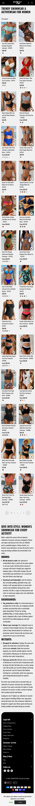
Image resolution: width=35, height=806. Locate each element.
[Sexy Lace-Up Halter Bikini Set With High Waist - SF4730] (26, 206)
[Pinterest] (11, 770)
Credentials (6, 738)
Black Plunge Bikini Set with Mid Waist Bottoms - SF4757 (9, 115)
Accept (20, 802)
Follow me (6, 767)
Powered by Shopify (24, 778)
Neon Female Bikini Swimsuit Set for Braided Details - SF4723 (8, 289)
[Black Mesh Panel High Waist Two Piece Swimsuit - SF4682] (8, 449)
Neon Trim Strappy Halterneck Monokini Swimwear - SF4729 (7, 254)
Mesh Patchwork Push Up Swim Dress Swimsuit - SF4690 (8, 427)
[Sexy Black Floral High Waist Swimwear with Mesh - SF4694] (8, 379)
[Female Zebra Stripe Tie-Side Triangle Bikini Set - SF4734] (26, 136)
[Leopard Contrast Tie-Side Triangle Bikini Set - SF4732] (26, 171)
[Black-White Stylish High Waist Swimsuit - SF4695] (26, 345)
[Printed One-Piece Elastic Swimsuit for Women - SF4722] (26, 275)
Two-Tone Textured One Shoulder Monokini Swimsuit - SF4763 (8, 45)
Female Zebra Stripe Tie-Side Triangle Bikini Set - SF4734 (26, 150)
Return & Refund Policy (9, 723)
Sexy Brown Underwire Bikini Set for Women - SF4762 (26, 45)
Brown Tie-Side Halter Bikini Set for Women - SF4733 (8, 184)
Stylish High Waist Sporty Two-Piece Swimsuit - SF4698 (9, 358)
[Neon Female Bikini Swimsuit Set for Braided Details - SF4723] (8, 275)
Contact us (6, 752)
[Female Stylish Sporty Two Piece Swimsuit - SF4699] (26, 310)
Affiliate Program (7, 746)
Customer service (9, 742)
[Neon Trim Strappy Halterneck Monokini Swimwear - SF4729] (8, 240)
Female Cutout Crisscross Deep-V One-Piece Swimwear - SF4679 (26, 497)
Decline (11, 802)
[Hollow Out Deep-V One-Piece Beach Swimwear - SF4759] (26, 67)
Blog (4, 760)
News (4, 763)
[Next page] (28, 513)
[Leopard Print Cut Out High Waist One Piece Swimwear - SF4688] (26, 414)
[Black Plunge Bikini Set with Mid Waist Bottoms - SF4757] (8, 101)
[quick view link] (13, 40)
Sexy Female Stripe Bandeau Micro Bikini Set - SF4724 (26, 254)
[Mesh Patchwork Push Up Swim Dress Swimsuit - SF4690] (8, 414)
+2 (9, 365)
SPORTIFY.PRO (14, 778)
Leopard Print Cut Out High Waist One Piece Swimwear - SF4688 (25, 427)
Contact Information (8, 735)
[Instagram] (8, 770)
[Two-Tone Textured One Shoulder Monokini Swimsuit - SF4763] (8, 32)
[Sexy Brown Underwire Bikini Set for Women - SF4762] (26, 32)
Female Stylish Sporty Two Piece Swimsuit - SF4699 (26, 322)
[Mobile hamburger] (3, 3)
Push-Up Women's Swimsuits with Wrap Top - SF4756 (26, 115)
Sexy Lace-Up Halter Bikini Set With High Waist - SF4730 (25, 219)
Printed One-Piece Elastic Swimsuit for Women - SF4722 (26, 289)
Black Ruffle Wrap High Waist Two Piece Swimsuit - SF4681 (26, 462)
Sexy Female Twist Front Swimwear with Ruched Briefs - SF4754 (8, 150)
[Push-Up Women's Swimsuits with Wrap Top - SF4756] (26, 101)
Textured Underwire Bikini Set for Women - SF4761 (9, 79)
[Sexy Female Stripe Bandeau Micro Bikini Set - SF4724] (26, 240)
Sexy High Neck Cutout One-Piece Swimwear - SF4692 (26, 393)
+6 (26, 192)
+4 (26, 296)
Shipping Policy (7, 726)
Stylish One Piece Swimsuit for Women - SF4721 (8, 323)
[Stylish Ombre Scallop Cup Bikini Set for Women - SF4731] (8, 206)
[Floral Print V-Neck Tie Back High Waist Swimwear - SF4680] (8, 484)
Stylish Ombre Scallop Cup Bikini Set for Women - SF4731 (9, 219)
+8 (9, 331)
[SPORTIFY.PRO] (17, 2)
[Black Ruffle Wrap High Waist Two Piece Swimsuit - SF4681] (26, 449)
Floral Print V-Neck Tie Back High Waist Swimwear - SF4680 (8, 497)
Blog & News (7, 756)
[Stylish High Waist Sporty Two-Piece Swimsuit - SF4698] (8, 345)
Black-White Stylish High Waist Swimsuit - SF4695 (26, 357)
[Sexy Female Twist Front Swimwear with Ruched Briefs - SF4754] (8, 136)
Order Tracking (7, 749)
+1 (26, 87)
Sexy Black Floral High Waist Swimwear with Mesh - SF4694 (8, 393)
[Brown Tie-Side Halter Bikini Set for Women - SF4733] (8, 171)
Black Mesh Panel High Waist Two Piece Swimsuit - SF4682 (9, 462)
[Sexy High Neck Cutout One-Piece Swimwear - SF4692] (26, 379)
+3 (9, 261)
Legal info (6, 719)
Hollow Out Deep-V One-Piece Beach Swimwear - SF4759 (26, 80)
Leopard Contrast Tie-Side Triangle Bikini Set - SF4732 (26, 184)
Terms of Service (7, 729)
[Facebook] (5, 770)
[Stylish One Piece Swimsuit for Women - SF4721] (8, 310)
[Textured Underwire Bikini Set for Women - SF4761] (8, 67)
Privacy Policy (7, 732)
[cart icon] (32, 2)
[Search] (28, 2)
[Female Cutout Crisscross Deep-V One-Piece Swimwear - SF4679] (26, 484)
